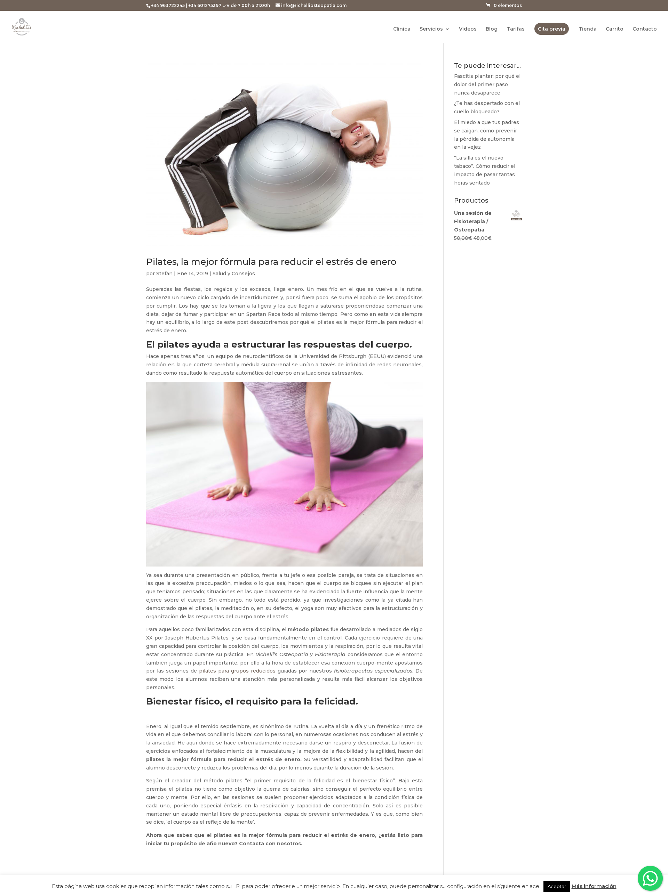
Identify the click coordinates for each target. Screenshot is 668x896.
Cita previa (551, 29)
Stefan (164, 273)
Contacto (645, 29)
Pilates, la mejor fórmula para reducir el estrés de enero (271, 261)
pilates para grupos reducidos (236, 671)
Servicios (431, 29)
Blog (492, 29)
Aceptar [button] (557, 886)
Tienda (588, 29)
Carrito (614, 29)
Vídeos (468, 29)
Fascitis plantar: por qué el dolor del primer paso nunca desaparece (487, 84)
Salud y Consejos (234, 273)
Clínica (402, 29)
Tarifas (516, 29)
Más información (594, 886)
